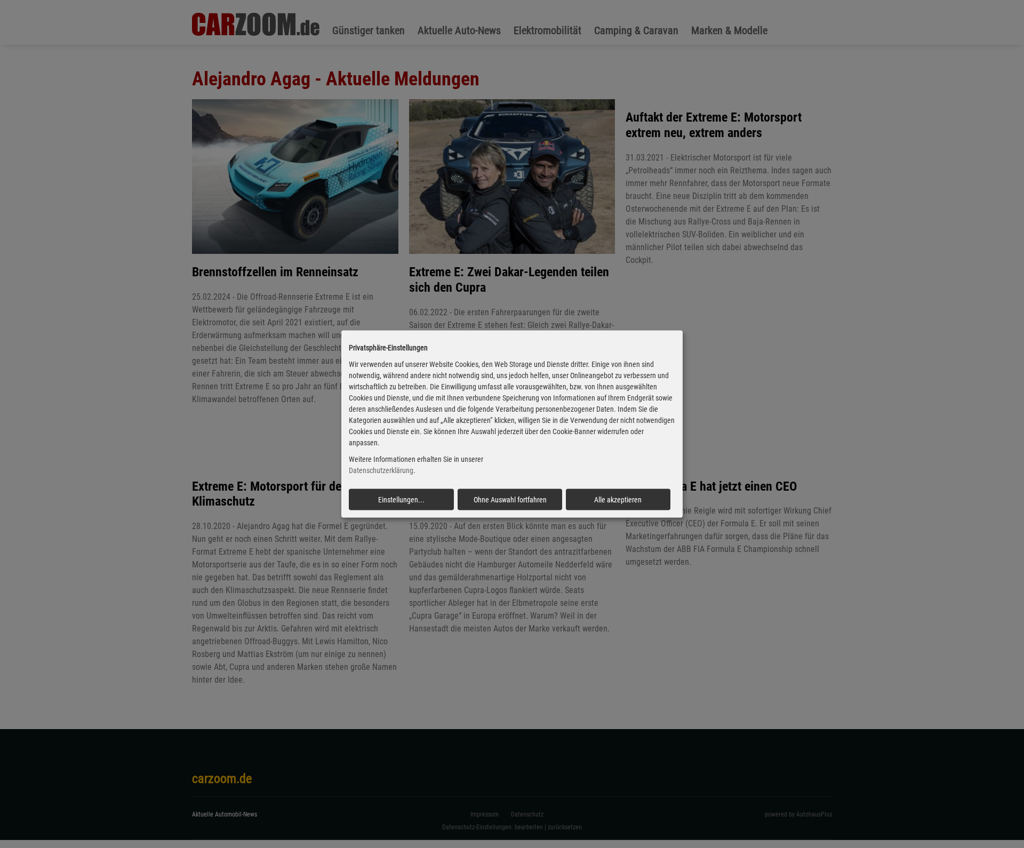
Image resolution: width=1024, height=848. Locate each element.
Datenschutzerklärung (381, 470)
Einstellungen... (401, 499)
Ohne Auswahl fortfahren (510, 499)
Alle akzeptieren (618, 499)
